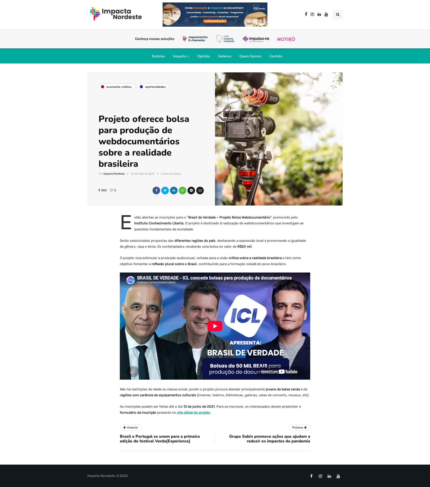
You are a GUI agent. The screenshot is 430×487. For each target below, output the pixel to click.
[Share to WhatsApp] (182, 190)
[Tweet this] (165, 190)
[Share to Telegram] (191, 190)
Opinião (203, 56)
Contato (275, 56)
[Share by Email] (200, 190)
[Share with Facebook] (156, 190)
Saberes (224, 56)
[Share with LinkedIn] (174, 190)
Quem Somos (250, 56)
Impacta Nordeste (114, 173)
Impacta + (181, 56)
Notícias (158, 56)
